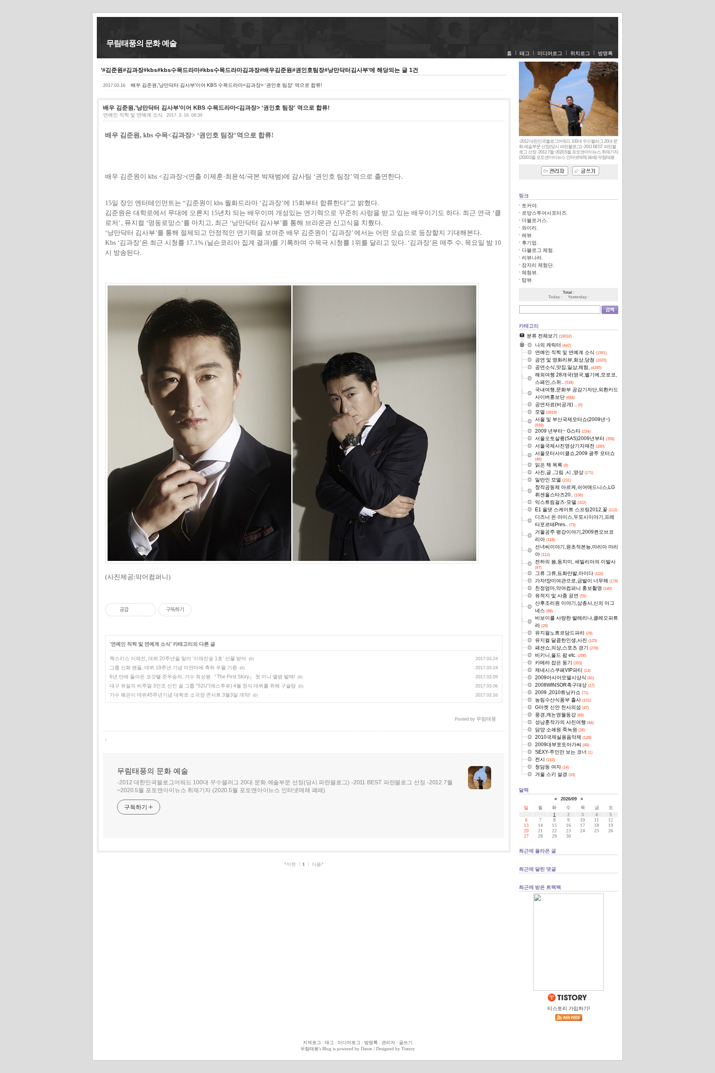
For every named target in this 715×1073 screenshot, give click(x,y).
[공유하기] (136, 610)
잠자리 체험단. (538, 265)
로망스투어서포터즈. (545, 213)
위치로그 (580, 53)
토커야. (530, 205)
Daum (366, 1048)
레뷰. (527, 235)
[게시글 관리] (147, 610)
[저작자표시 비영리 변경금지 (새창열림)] (203, 609)
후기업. (530, 243)
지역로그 (312, 1042)
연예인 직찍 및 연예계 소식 (133, 115)
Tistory (408, 1048)
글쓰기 (406, 1042)
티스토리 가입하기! (568, 1008)
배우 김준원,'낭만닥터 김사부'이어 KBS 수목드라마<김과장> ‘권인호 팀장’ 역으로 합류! (226, 85)
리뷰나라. (532, 258)
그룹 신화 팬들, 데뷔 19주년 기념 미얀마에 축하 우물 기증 (173, 668)
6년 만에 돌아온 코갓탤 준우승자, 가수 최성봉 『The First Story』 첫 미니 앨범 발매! (202, 677)
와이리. (530, 228)
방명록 (605, 53)
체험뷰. (530, 272)
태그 (525, 53)
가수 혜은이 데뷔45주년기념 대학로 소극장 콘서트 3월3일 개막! (180, 695)
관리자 (388, 1042)
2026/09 (569, 798)
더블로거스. (535, 220)
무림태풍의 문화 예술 (141, 43)
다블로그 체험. (538, 250)
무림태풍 (309, 1048)
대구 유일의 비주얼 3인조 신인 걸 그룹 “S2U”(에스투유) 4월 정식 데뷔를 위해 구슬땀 (203, 686)
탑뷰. (527, 280)
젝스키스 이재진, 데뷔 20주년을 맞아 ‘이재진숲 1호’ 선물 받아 (178, 658)
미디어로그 (549, 53)
